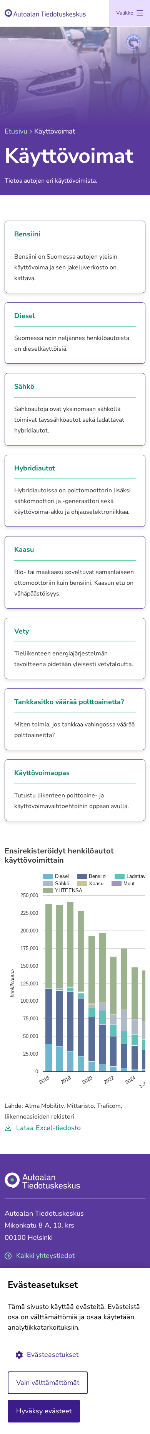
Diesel (24, 316)
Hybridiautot (34, 468)
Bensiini (27, 234)
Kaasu (24, 550)
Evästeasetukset (52, 1354)
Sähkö (24, 387)
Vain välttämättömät (47, 1382)
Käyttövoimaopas (42, 773)
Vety (21, 631)
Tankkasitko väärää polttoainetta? (69, 702)
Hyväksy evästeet (44, 1411)
